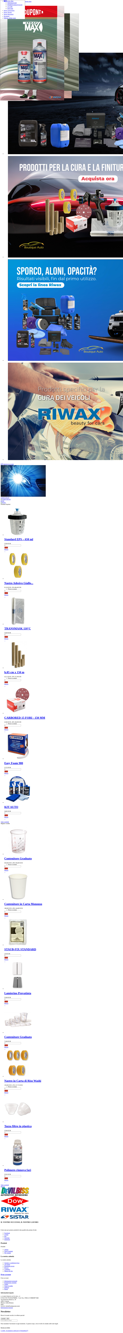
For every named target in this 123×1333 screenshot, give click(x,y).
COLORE (9, 6)
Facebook (7, 1233)
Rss (5, 1236)
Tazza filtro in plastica (18, 1126)
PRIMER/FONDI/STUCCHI (14, 5)
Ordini (6, 1284)
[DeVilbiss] (15, 1195)
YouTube (7, 1238)
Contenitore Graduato (18, 858)
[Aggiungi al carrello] (6, 547)
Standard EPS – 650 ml (18, 539)
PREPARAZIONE (12, 3)
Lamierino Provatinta (17, 993)
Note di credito (8, 1286)
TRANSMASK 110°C (17, 628)
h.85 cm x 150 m (14, 672)
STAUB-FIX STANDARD (20, 949)
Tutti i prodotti (5, 822)
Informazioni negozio (7, 1307)
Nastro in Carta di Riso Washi (22, 1080)
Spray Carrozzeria (9, 10)
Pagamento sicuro (9, 1266)
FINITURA (10, 8)
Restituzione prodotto (10, 1282)
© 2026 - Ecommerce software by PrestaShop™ (14, 1330)
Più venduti (7, 1253)
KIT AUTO (11, 807)
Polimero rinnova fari (17, 1170)
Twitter (6, 1234)
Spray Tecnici (8, 12)
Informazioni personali (10, 1281)
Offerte (6, 1249)
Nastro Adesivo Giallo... (18, 583)
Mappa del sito (8, 1271)
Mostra (6, 549)
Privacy (6, 1268)
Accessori (6, 16)
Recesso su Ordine (5, 1327)
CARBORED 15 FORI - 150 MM (24, 717)
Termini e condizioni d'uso (11, 1263)
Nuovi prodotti (8, 1251)
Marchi (3, 1186)
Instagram (7, 1239)
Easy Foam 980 (13, 763)
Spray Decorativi (9, 14)
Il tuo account (6, 1275)
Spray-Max (9, 1)
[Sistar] (15, 1218)
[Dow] (15, 1206)
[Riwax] (15, 1214)
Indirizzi (6, 1287)
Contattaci (7, 1269)
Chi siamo (7, 1264)
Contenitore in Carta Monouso (23, 904)
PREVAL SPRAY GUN (10, 18)
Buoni (6, 1289)
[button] (1, 462)
